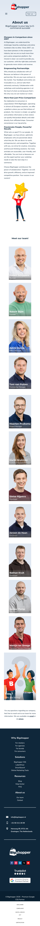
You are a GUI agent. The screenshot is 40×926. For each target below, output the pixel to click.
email (32, 716)
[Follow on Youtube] (28, 863)
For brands (20, 748)
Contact (20, 800)
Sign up (30, 14)
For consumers (20, 751)
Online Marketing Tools (20, 770)
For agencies (20, 746)
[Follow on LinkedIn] (20, 863)
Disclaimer (20, 904)
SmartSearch (20, 768)
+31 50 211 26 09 (18, 823)
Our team (20, 797)
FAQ (20, 787)
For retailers (20, 743)
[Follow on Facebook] (11, 863)
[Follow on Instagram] (16, 863)
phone (21, 719)
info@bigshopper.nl (18, 817)
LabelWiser (20, 765)
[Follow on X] (24, 863)
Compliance (20, 908)
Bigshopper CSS (20, 762)
